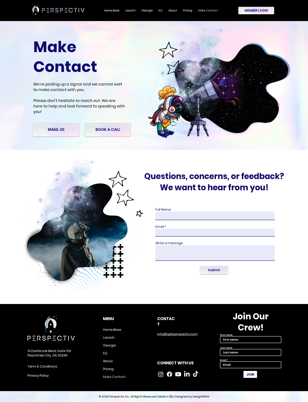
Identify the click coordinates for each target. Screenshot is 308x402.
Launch (108, 337)
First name (226, 335)
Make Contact (114, 377)
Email (159, 226)
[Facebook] (169, 374)
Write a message (169, 243)
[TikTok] (195, 374)
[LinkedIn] (186, 374)
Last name (226, 348)
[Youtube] (178, 374)
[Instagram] (160, 374)
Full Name (163, 209)
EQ (105, 353)
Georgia (109, 345)
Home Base (112, 329)
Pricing (108, 369)
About (108, 361)
